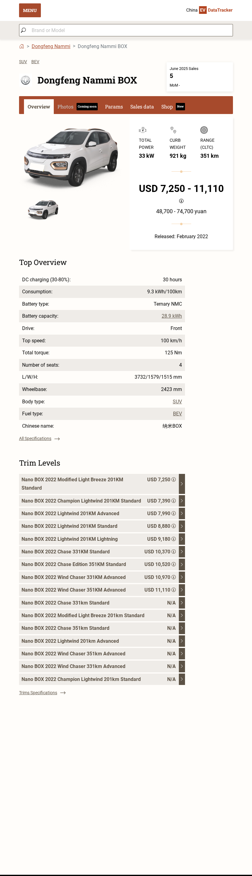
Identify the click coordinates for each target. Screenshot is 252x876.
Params (114, 106)
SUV (23, 61)
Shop (172, 106)
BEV (35, 61)
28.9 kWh (172, 316)
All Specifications (35, 438)
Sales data (142, 106)
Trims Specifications (38, 692)
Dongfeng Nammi (51, 46)
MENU (30, 10)
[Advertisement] (126, 831)
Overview (39, 106)
